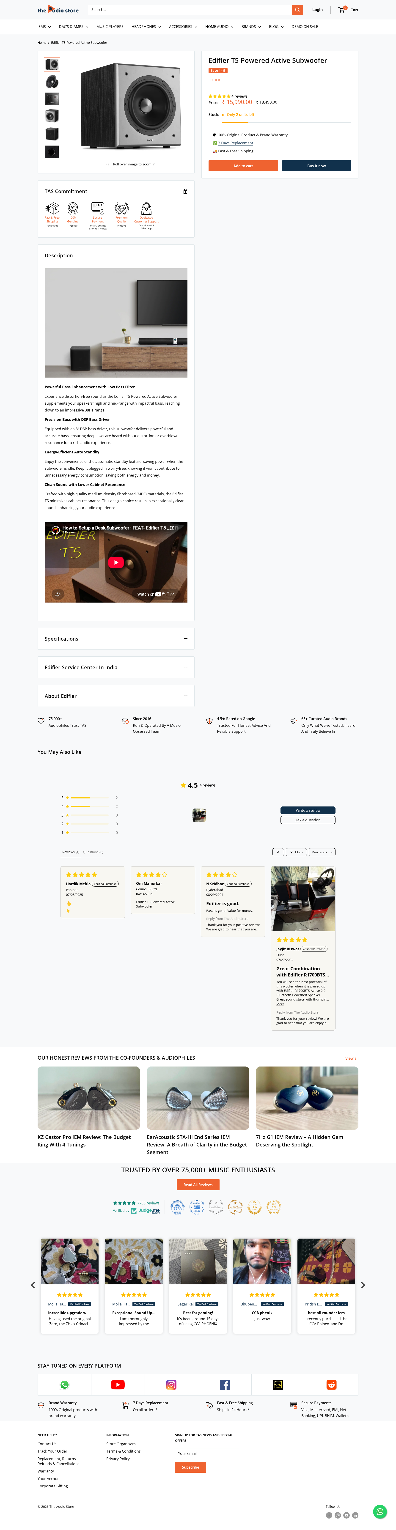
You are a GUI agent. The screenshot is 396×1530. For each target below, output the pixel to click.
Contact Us (47, 1443)
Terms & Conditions (123, 1451)
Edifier (214, 80)
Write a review (308, 810)
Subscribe (190, 1467)
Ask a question (308, 820)
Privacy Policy (118, 1458)
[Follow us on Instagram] (338, 1515)
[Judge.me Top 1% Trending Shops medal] (274, 1207)
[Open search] (278, 852)
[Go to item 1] (199, 815)
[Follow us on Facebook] (329, 1515)
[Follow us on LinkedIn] (355, 1515)
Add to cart (243, 165)
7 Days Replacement (235, 142)
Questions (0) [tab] (93, 852)
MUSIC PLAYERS (110, 26)
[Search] (297, 10)
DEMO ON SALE (305, 26)
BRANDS (249, 26)
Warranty (46, 1471)
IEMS (42, 26)
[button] (220, 96)
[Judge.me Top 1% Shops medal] (254, 1207)
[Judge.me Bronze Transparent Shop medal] (235, 1207)
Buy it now (316, 165)
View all (352, 1058)
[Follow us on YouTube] (346, 1515)
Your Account (49, 1478)
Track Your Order (52, 1451)
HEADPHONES (144, 26)
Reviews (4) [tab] (70, 852)
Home (42, 42)
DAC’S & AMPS (71, 26)
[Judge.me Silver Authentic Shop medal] (216, 1207)
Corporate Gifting (53, 1486)
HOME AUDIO (216, 26)
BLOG (274, 26)
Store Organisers (121, 1443)
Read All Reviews (198, 1184)
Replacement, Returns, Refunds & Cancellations (59, 1461)
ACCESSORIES (180, 26)
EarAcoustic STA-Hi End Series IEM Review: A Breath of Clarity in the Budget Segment (197, 1144)
